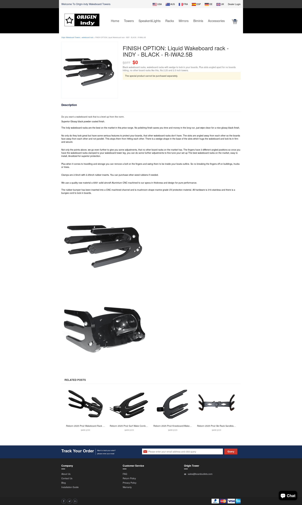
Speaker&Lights (150, 20)
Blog (63, 482)
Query (230, 451)
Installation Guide (70, 487)
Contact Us (66, 478)
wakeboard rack (87, 37)
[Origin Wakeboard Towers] (81, 18)
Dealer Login (234, 4)
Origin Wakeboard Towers (70, 37)
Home (115, 20)
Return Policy (129, 478)
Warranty (127, 487)
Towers (129, 20)
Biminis (198, 20)
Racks (169, 20)
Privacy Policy (129, 482)
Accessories (216, 20)
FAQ (125, 473)
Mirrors (184, 20)
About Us (65, 473)
